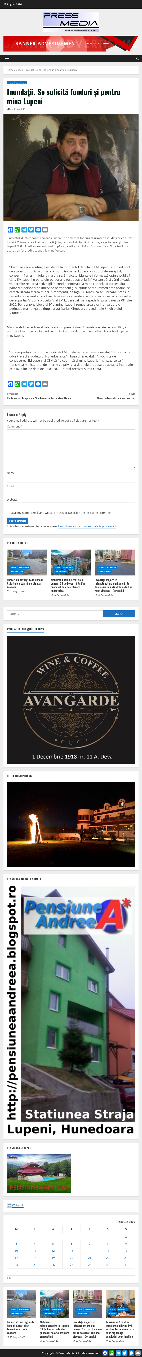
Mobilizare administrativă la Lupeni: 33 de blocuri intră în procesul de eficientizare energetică (71, 562)
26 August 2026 (105, 594)
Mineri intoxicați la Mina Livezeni (116, 396)
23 (125, 1258)
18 (34, 1258)
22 (107, 1258)
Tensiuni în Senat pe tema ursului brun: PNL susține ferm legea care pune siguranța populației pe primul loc (120, 1304)
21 (89, 1258)
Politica (112, 1313)
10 (16, 1251)
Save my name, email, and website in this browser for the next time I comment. (62, 513)
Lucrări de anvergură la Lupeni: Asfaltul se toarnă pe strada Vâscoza (27, 562)
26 (53, 1265)
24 (16, 1265)
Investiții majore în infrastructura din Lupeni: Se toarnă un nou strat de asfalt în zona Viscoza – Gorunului (115, 562)
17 (16, 1258)
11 (34, 1251)
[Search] (137, 58)
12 (53, 1251)
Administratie (17, 571)
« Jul (9, 1278)
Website (12, 499)
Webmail (18, 1205)
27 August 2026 (17, 591)
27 (71, 1265)
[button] (7, 58)
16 (125, 1251)
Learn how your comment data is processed (87, 526)
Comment (14, 426)
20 (71, 1258)
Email (10, 486)
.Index (11, 83)
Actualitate (21, 83)
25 (34, 1265)
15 (107, 1251)
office (10, 109)
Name (11, 473)
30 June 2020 (20, 109)
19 (53, 1258)
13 (71, 1251)
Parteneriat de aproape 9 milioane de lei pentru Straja (39, 396)
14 (89, 1251)
